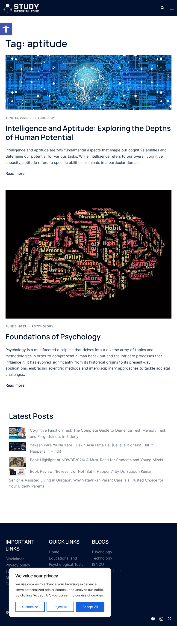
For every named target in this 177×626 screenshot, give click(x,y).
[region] (60, 592)
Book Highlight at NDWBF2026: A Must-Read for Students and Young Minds (96, 459)
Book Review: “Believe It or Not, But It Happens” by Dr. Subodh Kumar (91, 471)
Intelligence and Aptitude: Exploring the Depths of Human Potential (88, 132)
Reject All (60, 607)
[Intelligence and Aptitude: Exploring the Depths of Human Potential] (88, 82)
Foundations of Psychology (53, 336)
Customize (30, 607)
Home (54, 552)
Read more (15, 173)
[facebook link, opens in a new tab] (153, 618)
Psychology (44, 118)
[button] (6, 29)
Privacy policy (18, 565)
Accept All (90, 607)
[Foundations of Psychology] (88, 254)
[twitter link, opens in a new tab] (169, 618)
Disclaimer (15, 559)
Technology (102, 558)
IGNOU (98, 564)
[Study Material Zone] (21, 7)
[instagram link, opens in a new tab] (161, 618)
